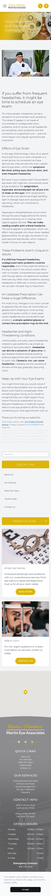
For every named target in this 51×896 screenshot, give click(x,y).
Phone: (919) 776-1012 (25, 814)
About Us (8, 475)
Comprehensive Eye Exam (25, 781)
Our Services (10, 483)
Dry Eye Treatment (25, 789)
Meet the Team (11, 491)
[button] (4, 6)
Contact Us (9, 507)
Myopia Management (25, 787)
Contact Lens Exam (25, 784)
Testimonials (10, 499)
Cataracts (25, 792)
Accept (25, 889)
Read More (25, 591)
